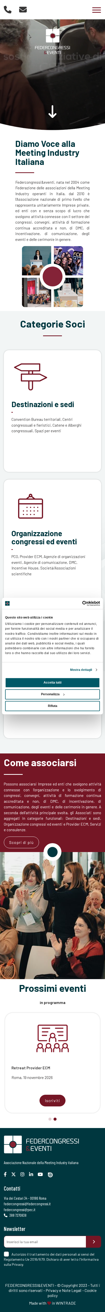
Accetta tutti (52, 682)
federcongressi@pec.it (19, 1209)
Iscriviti (52, 1100)
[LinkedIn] (33, 1174)
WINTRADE (66, 1303)
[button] (49, 1119)
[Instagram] (24, 1174)
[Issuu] (52, 1175)
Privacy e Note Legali (64, 1290)
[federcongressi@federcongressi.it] (23, 9)
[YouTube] (42, 1174)
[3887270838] (7, 9)
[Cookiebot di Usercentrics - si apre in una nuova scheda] (77, 603)
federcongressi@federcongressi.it (27, 1203)
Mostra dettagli (81, 670)
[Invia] (93, 1242)
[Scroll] (52, 114)
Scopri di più (21, 842)
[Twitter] (15, 1174)
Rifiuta (52, 706)
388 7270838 (18, 1215)
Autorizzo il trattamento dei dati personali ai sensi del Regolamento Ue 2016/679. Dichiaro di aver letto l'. (51, 1259)
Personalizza (50, 694)
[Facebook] (7, 1174)
